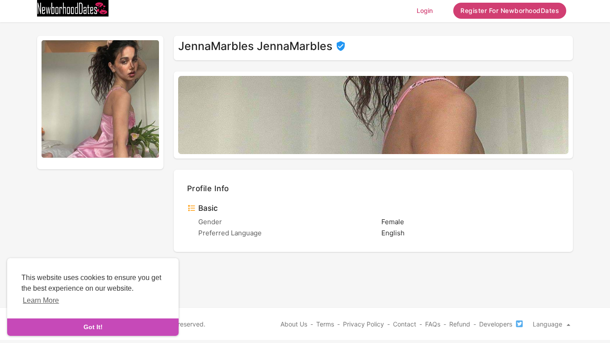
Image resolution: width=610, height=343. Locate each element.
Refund (459, 324)
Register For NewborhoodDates (509, 10)
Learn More (41, 300)
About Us (293, 324)
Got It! (93, 326)
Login (425, 10)
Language (548, 324)
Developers (495, 324)
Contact (404, 324)
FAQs (432, 324)
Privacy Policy (363, 324)
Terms (325, 324)
